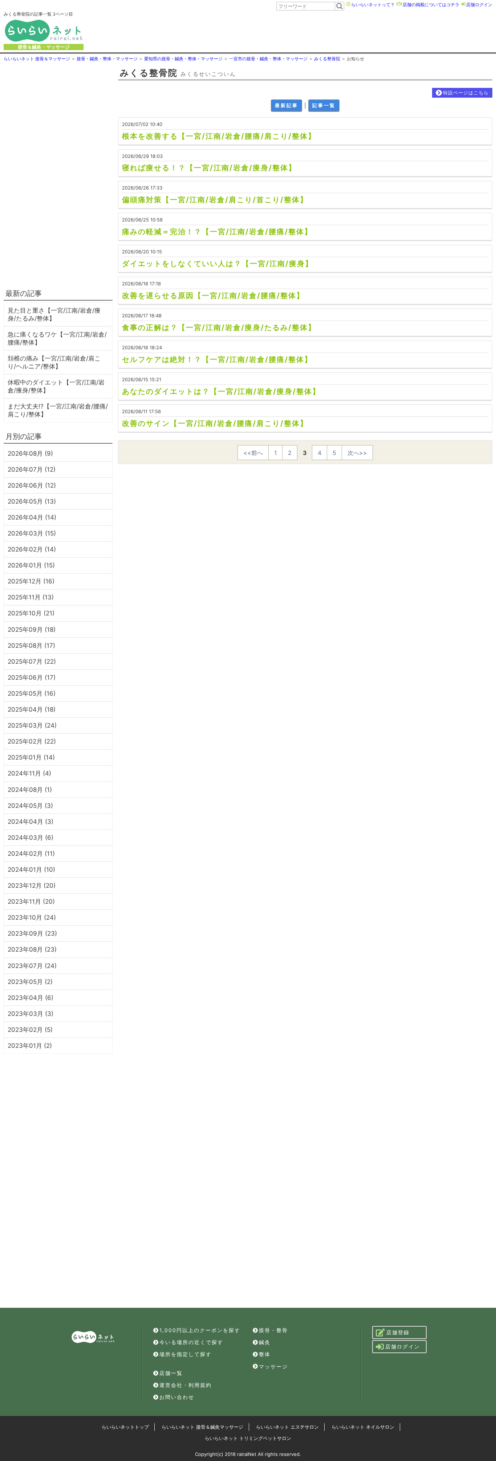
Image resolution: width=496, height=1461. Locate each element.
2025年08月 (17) (31, 645)
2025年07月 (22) (32, 661)
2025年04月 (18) (32, 709)
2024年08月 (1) (30, 789)
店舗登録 (398, 1332)
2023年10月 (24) (32, 917)
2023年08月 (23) (32, 949)
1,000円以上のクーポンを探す (199, 1330)
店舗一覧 (171, 1373)
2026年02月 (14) (32, 549)
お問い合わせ (176, 1397)
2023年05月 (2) (30, 981)
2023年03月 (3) (30, 1013)
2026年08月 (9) (30, 453)
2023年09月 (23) (32, 933)
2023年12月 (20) (32, 885)
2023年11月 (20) (31, 901)
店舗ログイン (479, 4)
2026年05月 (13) (32, 501)
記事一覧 (324, 105)
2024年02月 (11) (31, 853)
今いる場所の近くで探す (191, 1342)
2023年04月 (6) (30, 997)
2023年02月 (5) (30, 1029)
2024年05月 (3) (30, 805)
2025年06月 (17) (32, 677)
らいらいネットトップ (125, 1427)
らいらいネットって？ (373, 4)
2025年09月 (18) (32, 629)
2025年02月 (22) (32, 741)
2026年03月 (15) (32, 533)
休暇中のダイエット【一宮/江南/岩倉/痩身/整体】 (56, 386)
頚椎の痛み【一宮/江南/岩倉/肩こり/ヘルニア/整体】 (54, 362)
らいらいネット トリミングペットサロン (248, 1438)
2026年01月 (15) (31, 565)
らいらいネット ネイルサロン (363, 1427)
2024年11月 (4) (29, 773)
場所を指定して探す (185, 1354)
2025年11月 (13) (31, 597)
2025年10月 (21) (31, 613)
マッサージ (273, 1366)
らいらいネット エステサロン (287, 1427)
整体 (265, 1354)
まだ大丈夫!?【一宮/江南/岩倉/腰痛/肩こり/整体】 (58, 410)
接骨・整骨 (273, 1330)
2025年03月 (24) (32, 725)
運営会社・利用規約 (185, 1385)
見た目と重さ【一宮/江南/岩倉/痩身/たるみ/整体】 (54, 314)
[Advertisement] (292, 30)
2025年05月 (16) (32, 693)
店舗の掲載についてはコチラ (431, 4)
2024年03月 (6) (30, 837)
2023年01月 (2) (30, 1045)
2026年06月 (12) (32, 485)
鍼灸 (265, 1342)
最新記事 (286, 105)
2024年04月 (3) (30, 821)
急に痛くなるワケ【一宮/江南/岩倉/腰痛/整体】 (57, 338)
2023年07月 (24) (32, 965)
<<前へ (253, 452)
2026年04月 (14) (32, 517)
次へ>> (357, 452)
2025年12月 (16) (31, 581)
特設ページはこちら (466, 92)
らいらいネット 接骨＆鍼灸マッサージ (202, 1427)
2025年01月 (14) (31, 757)
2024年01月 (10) (31, 869)
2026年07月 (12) (32, 469)
